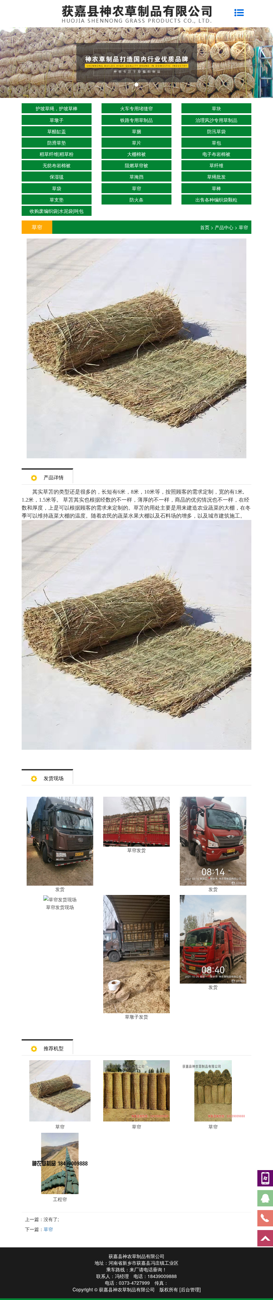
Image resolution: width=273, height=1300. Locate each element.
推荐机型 (54, 1048)
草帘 (136, 188)
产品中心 (224, 227)
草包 (216, 142)
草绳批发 (216, 176)
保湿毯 (57, 176)
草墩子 (57, 120)
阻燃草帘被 (136, 165)
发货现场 (54, 777)
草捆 (136, 131)
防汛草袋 (216, 131)
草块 (216, 108)
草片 (136, 142)
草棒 (216, 188)
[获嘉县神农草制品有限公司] (136, 13)
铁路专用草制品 (136, 120)
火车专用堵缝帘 (136, 108)
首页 (204, 227)
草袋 (56, 188)
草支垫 (57, 199)
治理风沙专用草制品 (216, 120)
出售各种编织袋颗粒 (216, 199)
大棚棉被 (136, 154)
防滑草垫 (56, 142)
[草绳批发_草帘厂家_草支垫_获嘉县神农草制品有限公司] (136, 62)
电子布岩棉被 (216, 154)
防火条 (136, 199)
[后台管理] (190, 1289)
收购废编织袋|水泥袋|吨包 (57, 211)
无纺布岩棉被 (57, 165)
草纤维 (216, 165)
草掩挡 (136, 176)
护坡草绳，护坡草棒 (57, 108)
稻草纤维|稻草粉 (57, 154)
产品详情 (54, 477)
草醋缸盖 (56, 131)
